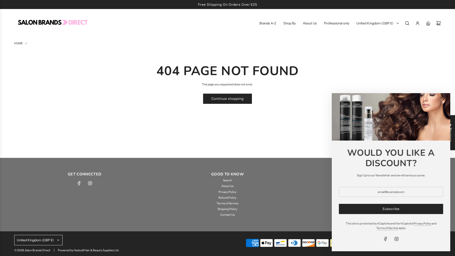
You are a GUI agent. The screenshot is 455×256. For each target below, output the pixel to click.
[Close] (441, 102)
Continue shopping (227, 98)
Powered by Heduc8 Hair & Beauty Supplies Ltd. (88, 250)
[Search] (407, 23)
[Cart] (438, 23)
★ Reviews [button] (450, 132)
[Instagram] (90, 183)
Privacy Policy (422, 223)
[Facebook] (79, 183)
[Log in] (417, 23)
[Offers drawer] (428, 23)
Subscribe (391, 209)
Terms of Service (387, 228)
